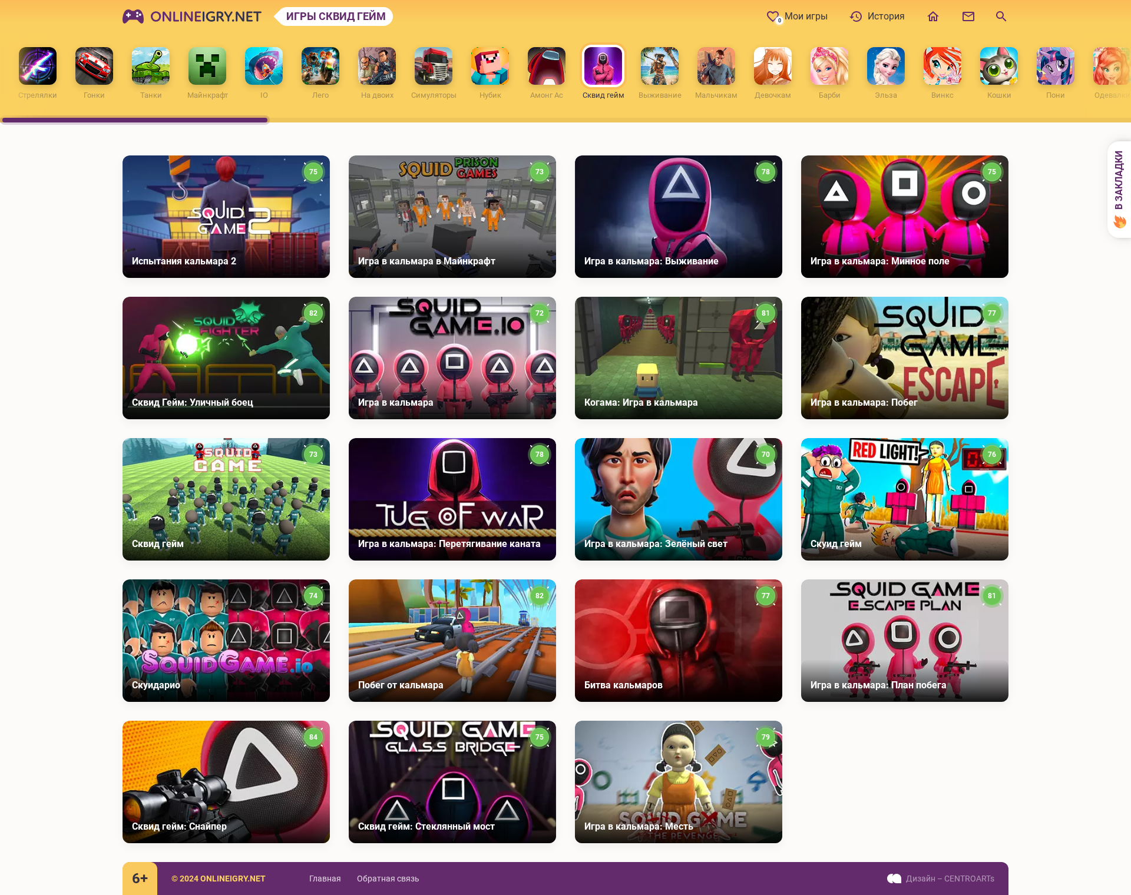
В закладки (1119, 181)
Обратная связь (388, 878)
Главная (325, 878)
